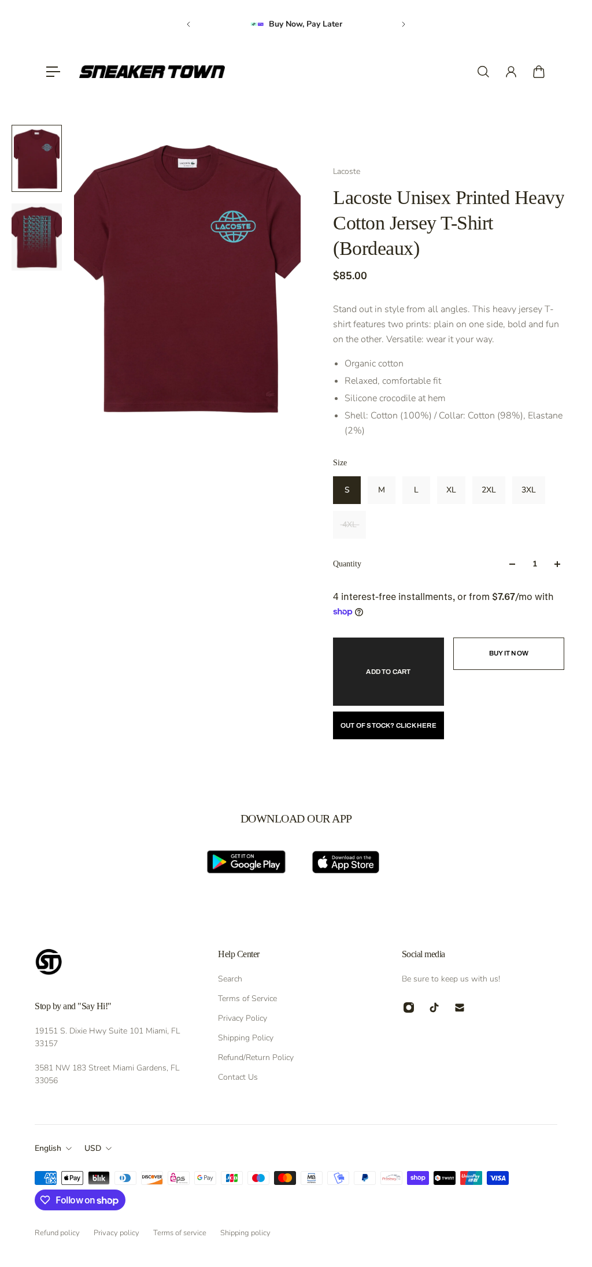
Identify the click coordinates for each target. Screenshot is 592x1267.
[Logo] (152, 71)
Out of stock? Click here (388, 725)
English (48, 1148)
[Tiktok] (434, 1007)
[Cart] (539, 71)
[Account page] (511, 71)
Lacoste (346, 171)
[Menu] (53, 71)
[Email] (459, 1007)
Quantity (347, 564)
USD (92, 1148)
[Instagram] (408, 1007)
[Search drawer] (483, 71)
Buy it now (508, 653)
